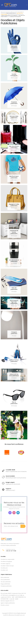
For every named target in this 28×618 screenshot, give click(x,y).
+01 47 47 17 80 (11, 551)
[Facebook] (10, 512)
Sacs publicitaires (5, 579)
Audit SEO (5, 615)
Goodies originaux (5, 563)
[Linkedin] (18, 512)
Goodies (3, 556)
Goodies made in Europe (7, 566)
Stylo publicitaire (5, 577)
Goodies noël (4, 570)
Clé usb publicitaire (6, 581)
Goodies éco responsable (7, 559)
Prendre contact (5, 605)
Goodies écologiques (6, 561)
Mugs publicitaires (5, 584)
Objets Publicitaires (6, 574)
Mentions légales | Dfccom (7, 601)
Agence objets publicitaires (8, 603)
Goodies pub (4, 568)
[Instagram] (14, 512)
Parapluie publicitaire (6, 586)
